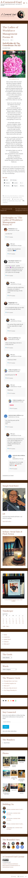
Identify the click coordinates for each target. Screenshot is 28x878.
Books (5, 634)
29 (19, 623)
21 (16, 621)
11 (6, 620)
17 (3, 621)
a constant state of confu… (17, 809)
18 (6, 621)
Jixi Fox (8, 813)
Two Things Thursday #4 (10, 690)
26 (9, 623)
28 (16, 623)
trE (12, 40)
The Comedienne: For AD (14, 79)
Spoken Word (7, 639)
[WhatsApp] (15, 701)
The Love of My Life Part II (10, 688)
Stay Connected (9, 712)
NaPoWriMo (15, 197)
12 (9, 620)
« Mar (4, 626)
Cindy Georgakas (13, 370)
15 (19, 620)
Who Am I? (6, 644)
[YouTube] (13, 701)
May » (7, 626)
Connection (7, 637)
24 (3, 623)
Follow (6, 727)
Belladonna (11, 228)
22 (19, 621)
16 (22, 620)
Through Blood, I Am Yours (10, 681)
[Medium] (3, 701)
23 (22, 621)
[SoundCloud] (11, 701)
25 (6, 623)
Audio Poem (7, 196)
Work (19, 200)
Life (11, 197)
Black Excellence (14, 196)
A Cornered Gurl (11, 2)
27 (13, 623)
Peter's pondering (13, 338)
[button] (6, 762)
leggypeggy (11, 302)
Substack (6, 641)
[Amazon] (8, 701)
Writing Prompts (6, 199)
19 (9, 621)
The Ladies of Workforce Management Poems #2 (21, 210)
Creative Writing (6, 197)
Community (21, 196)
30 (23, 623)
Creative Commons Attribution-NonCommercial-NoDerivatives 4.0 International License (11, 865)
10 (3, 620)
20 (13, 621)
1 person (11, 236)
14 (16, 620)
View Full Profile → (7, 521)
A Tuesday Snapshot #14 (10, 683)
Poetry (20, 197)
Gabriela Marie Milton (14, 415)
